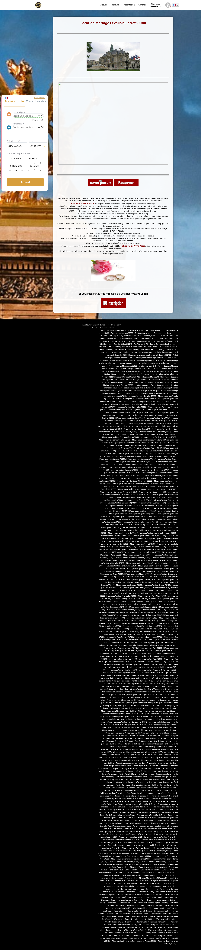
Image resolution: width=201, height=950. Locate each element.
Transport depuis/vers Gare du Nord (158, 746)
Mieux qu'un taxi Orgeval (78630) (129, 585)
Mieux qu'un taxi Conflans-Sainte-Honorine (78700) (127, 456)
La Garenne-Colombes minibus (143, 872)
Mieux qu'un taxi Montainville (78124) (121, 566)
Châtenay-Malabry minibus (137, 881)
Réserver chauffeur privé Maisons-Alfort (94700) (157, 924)
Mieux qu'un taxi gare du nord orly (145, 714)
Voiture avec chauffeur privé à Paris (122, 812)
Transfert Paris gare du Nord (150, 768)
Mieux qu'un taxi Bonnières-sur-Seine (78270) (124, 426)
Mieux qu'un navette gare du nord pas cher (159, 727)
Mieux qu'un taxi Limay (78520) (132, 525)
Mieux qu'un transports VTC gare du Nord (122, 733)
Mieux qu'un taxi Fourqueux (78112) (162, 489)
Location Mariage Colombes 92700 (127, 358)
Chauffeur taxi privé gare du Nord (154, 757)
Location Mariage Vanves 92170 (138, 379)
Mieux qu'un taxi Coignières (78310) (133, 453)
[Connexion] (168, 5)
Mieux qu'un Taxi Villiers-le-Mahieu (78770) (128, 667)
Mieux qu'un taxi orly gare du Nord (129, 719)
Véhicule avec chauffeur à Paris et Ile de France (149, 801)
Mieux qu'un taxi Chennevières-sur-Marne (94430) (131, 859)
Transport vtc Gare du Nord (157, 744)
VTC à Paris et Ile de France (133, 809)
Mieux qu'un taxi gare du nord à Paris (126, 708)
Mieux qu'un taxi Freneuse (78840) (132, 489)
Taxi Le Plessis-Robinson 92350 (125, 349)
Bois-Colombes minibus (167, 872)
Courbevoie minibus (112, 875)
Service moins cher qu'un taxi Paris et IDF (160, 837)
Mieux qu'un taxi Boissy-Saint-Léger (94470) (153, 850)
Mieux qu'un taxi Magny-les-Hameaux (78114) (158, 533)
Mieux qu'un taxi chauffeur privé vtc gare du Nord (156, 672)
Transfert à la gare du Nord (131, 760)
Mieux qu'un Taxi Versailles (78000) (145, 656)
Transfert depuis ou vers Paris (125, 826)
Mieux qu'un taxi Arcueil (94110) (122, 850)
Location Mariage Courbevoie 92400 (148, 360)
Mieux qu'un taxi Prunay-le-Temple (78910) (146, 599)
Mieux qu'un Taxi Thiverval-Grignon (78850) (130, 645)
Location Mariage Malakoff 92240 (128, 377)
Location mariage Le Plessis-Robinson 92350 (152, 385)
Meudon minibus (113, 889)
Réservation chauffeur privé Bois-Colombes (128, 897)
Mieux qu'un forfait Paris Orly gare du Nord (121, 725)
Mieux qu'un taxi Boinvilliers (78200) (130, 418)
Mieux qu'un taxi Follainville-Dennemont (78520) (147, 478)
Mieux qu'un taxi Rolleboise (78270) (143, 607)
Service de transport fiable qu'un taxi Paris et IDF (121, 840)
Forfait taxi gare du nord (124, 782)
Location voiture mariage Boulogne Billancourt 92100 (150, 355)
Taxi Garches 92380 (108, 352)
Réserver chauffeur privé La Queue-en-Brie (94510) (134, 919)
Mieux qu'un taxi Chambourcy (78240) (147, 440)
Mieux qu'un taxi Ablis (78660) (130, 393)
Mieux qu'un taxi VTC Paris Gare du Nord (129, 697)
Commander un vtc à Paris (125, 796)
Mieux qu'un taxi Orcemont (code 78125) (145, 582)
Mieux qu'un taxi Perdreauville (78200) (123, 590)
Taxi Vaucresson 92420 (144, 352)
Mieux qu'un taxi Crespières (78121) (141, 459)
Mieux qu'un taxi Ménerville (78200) (130, 549)
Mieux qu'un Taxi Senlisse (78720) (120, 637)
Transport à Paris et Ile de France (163, 798)
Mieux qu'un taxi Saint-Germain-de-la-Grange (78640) (141, 615)
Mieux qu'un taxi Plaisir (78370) (152, 590)
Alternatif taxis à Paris (126, 815)
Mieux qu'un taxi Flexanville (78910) (121, 475)
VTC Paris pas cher (114, 809)
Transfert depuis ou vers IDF (157, 834)
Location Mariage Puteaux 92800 (128, 371)
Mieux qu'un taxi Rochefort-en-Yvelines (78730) (152, 604)
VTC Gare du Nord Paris (152, 755)
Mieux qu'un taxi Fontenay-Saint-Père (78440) (131, 484)
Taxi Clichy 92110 (149, 336)
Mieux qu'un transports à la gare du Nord (159, 730)
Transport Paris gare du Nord (122, 771)
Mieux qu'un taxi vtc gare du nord (140, 694)
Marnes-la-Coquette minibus (141, 867)
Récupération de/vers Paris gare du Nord (152, 771)
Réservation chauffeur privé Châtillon (121, 903)
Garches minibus (131, 870)
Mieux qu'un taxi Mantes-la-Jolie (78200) (150, 536)
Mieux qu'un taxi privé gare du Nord (120, 686)
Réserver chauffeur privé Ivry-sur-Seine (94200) (128, 916)
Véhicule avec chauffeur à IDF (130, 837)
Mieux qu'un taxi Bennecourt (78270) (148, 412)
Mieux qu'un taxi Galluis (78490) (163, 484)
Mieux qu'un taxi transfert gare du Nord (119, 672)
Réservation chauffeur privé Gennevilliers (131, 908)
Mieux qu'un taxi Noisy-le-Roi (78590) (148, 579)
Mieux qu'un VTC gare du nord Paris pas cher (158, 733)
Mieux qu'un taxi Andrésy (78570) (149, 399)
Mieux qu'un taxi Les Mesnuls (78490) (138, 555)
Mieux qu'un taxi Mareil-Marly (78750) (124, 541)
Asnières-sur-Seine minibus (112, 878)
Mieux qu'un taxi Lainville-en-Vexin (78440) (141, 522)
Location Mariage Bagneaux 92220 (140, 374)
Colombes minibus (122, 872)
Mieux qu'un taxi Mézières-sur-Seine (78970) (132, 557)
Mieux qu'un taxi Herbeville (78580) (157, 508)
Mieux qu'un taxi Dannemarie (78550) (133, 464)
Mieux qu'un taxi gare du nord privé (139, 678)
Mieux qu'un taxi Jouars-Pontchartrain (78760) (133, 516)
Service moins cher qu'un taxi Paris (119, 823)
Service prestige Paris (147, 820)
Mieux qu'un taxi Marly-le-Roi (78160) (113, 544)
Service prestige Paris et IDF (111, 842)
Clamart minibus (169, 883)
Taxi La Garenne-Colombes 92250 (163, 344)
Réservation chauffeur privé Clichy (140, 905)
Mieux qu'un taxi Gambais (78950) (117, 486)
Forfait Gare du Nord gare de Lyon (142, 735)
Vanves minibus (118, 892)
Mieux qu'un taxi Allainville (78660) (142, 396)
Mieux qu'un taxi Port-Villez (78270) (152, 596)
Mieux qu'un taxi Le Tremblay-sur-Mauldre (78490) (134, 651)
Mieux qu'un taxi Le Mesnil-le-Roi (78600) (144, 552)
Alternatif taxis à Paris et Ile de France (151, 815)
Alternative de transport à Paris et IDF (138, 842)
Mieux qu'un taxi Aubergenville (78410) (139, 401)
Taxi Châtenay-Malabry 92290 (143, 341)
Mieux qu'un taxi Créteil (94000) (153, 861)
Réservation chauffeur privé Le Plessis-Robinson (133, 911)
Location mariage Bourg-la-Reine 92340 (139, 388)
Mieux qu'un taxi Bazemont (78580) (162, 410)
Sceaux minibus (152, 889)
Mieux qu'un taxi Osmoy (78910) (137, 588)
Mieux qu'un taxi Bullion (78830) (163, 434)
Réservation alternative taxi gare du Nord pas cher (156, 788)
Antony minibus (131, 878)
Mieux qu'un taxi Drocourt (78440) (112, 467)
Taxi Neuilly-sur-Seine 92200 (165, 333)
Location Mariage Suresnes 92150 (156, 371)
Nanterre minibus (116, 870)
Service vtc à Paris (169, 790)
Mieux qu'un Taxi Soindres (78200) (136, 634)
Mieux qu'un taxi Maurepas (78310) (152, 547)
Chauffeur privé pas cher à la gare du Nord (124, 755)
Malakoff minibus (144, 886)
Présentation (129, 4)
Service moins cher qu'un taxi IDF (155, 831)
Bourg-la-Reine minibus (159, 881)
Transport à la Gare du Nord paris (131, 744)
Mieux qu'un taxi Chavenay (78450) (121, 448)
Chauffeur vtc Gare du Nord (131, 746)
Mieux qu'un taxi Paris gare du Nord (151, 686)
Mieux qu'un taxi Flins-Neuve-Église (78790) (154, 475)
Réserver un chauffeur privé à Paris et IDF (140, 818)
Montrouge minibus (112, 886)
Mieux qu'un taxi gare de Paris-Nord (115, 675)
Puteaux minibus (106, 872)
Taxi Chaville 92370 (125, 352)
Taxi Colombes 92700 (153, 330)
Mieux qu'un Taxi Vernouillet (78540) (162, 653)
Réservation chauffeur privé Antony (140, 892)
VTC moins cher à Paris (147, 796)
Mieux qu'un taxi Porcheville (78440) (121, 596)
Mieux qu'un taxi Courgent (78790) (162, 456)
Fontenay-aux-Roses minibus (125, 883)
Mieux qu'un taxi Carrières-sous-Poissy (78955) (120, 437)
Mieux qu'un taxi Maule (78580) (142, 544)
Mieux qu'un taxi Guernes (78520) (152, 503)
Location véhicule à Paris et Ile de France (140, 804)
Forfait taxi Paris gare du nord (123, 788)
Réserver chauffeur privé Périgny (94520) (129, 938)
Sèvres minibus (161, 867)
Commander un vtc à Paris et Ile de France (134, 807)
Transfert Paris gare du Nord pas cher (139, 774)
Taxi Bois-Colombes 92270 (109, 347)
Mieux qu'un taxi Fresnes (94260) (138, 864)
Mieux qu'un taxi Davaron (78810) (163, 464)
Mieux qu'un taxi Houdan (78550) (142, 511)
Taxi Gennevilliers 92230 (128, 338)
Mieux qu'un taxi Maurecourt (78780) (121, 547)
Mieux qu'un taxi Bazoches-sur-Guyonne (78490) (127, 410)
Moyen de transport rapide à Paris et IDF (149, 845)
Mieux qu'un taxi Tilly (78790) (151, 648)
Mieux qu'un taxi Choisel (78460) (150, 448)
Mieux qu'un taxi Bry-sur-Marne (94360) (147, 853)
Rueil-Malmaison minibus (150, 870)
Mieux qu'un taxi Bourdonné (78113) (138, 429)
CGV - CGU (94, 327)
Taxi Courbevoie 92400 (143, 333)
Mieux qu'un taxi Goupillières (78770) (137, 494)
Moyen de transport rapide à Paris (152, 826)
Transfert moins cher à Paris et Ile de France (131, 798)
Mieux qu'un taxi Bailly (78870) (150, 404)
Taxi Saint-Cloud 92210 (123, 344)
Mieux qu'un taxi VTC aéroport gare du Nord (118, 711)
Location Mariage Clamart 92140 (132, 369)
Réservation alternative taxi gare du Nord (130, 777)
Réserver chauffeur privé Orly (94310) (129, 935)
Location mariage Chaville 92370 (119, 390)
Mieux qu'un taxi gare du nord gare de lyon (153, 700)
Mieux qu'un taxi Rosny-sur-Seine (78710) (123, 610)
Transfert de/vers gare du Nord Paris (113, 779)
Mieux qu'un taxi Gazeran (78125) (152, 492)
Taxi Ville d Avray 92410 (164, 352)
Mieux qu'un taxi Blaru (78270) (159, 418)
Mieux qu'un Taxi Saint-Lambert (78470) (134, 620)
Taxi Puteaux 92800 (147, 338)
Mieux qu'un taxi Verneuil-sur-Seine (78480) (128, 653)
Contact (141, 4)
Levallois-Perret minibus (153, 875)
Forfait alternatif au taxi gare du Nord (144, 779)
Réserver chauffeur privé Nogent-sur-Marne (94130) (135, 933)
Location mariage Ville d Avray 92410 (148, 390)
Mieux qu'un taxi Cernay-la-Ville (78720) (114, 440)
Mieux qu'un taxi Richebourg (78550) (117, 604)
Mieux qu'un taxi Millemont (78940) (121, 560)
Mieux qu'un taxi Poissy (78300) (139, 593)
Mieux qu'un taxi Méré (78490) (158, 549)
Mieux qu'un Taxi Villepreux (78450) (142, 664)
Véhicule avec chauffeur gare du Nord (124, 757)
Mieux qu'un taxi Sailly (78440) (154, 610)
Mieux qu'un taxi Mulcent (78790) (138, 574)
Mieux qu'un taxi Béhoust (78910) (118, 412)
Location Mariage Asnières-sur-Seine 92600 (159, 358)
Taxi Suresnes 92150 (165, 338)
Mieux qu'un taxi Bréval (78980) (124, 431)
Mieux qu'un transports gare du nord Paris (136, 716)
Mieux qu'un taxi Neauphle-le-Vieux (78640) (135, 577)
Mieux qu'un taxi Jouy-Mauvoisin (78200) (124, 519)
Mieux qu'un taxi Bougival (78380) (157, 426)
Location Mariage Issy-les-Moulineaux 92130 (119, 366)
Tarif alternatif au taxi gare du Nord (162, 777)
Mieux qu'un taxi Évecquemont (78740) (155, 470)
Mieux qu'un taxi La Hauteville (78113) (126, 508)
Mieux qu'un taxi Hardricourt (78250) (139, 505)
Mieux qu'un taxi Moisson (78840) (139, 563)
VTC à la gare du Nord (118, 752)
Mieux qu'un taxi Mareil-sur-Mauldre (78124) (158, 541)
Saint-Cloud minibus (120, 867)
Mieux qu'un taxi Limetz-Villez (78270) (161, 525)
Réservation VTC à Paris (113, 790)
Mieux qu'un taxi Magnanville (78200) (123, 533)
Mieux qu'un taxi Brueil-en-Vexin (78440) (155, 431)
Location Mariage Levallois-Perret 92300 (160, 363)
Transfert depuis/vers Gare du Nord (117, 766)
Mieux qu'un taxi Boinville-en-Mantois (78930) (135, 415)
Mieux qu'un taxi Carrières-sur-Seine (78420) (158, 437)
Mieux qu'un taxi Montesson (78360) (147, 568)
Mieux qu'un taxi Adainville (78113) (157, 393)
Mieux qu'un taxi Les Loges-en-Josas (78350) (118, 527)
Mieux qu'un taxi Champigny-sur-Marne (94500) (132, 856)
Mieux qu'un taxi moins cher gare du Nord (134, 705)
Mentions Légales (107, 327)
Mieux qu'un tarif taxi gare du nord (116, 714)
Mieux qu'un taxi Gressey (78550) (122, 497)
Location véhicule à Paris (156, 793)
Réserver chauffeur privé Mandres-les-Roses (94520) (123, 927)
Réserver (115, 4)
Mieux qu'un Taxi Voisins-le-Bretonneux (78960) (157, 670)
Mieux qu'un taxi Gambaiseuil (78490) (147, 486)
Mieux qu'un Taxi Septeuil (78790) (149, 637)
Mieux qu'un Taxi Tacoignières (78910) (132, 640)
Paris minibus (119, 881)
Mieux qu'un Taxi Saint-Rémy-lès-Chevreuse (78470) (136, 631)
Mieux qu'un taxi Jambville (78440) (149, 514)
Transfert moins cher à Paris (135, 790)
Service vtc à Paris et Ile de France (116, 801)
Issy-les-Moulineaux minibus (132, 889)
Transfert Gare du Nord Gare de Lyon (149, 741)
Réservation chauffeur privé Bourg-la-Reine (128, 900)
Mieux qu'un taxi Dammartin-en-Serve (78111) (134, 462)
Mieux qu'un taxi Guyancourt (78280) (122, 503)
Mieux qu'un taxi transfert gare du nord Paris (130, 683)
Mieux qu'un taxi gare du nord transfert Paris (129, 681)
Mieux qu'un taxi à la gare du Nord (121, 700)
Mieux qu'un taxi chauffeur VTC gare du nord (148, 689)
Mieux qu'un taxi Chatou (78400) (123, 445)
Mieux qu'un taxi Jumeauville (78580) (156, 519)
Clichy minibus (170, 875)
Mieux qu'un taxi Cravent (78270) (112, 459)
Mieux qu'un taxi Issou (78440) (121, 514)
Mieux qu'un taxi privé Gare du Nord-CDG (130, 722)
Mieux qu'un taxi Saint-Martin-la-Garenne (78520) (142, 626)
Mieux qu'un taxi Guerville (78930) (138, 500)
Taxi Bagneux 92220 (122, 341)
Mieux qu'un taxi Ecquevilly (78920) (142, 467)
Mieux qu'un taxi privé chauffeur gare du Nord (152, 692)
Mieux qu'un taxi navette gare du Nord (147, 675)
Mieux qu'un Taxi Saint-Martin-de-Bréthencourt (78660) (135, 623)
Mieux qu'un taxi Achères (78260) (121, 399)
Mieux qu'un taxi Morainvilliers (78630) (147, 571)
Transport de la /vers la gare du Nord (161, 763)
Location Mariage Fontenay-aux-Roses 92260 (125, 382)
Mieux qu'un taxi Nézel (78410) (119, 579)
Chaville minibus (159, 864)
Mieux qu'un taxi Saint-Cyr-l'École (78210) (146, 612)
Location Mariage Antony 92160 (131, 363)
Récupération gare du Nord (154, 760)
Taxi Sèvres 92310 (155, 347)
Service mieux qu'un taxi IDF (135, 829)
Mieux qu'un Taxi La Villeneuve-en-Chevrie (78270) (146, 662)
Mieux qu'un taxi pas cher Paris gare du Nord (158, 725)
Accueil (103, 4)
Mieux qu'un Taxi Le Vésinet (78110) (123, 659)
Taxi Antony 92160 (107, 336)
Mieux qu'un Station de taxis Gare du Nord (159, 708)
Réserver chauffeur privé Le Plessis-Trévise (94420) (126, 930)
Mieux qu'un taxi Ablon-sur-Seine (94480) (138, 848)
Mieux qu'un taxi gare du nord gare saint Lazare (157, 711)
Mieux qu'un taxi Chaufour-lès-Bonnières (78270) (156, 445)
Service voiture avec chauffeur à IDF (162, 829)
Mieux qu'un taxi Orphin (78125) (158, 585)
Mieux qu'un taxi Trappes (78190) (163, 645)
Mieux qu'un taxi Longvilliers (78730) (136, 530)
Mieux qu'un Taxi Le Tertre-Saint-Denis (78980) (130, 642)
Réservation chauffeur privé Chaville (152, 903)
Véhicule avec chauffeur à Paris (112, 793)
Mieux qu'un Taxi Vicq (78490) (150, 659)
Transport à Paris (154, 790)
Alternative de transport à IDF (128, 831)
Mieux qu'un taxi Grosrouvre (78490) (151, 497)
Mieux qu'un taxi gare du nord (139, 703)
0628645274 (156, 5)
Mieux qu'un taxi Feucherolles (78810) (142, 473)
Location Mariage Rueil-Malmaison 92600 (116, 360)
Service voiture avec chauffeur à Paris (122, 820)
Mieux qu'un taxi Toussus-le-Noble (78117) (121, 648)
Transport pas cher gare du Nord (124, 768)
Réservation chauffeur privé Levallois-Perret (133, 913)
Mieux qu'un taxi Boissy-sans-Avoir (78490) (137, 423)
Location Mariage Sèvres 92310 (157, 382)
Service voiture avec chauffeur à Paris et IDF (159, 840)
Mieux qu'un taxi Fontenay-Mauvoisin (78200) (134, 481)
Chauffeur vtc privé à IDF (134, 834)
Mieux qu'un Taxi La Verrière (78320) (114, 656)
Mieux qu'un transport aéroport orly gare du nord (122, 730)
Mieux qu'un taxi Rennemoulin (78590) (160, 601)
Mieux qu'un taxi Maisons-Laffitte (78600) (116, 536)
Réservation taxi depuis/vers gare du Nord (152, 782)
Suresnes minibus (169, 870)
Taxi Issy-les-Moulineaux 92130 (128, 336)
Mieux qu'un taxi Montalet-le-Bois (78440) (154, 566)
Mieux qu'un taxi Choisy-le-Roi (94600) (124, 861)
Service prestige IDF (107, 831)
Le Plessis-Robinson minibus (150, 883)
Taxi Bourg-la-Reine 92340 (166, 349)
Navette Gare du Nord (124, 738)
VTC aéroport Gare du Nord (145, 738)
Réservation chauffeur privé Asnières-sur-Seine (135, 894)
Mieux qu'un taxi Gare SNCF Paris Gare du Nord (121, 727)
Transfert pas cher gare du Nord (145, 766)
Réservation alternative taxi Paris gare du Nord (140, 785)
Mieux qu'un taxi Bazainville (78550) (132, 407)
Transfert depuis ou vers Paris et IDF (118, 845)
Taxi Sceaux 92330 (146, 349)
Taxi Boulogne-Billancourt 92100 (113, 330)
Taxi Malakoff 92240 (165, 341)
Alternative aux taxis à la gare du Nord (143, 752)
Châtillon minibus (128, 886)
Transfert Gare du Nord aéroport (120, 741)
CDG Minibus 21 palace (163, 878)
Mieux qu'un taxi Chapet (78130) (140, 442)
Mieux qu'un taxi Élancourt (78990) (124, 470)
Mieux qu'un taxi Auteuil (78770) (124, 404)
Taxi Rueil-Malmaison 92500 (122, 333)
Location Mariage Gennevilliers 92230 (161, 369)
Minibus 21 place (146, 878)
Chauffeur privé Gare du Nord (115, 735)
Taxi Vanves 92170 (141, 344)
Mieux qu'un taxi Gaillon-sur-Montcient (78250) (118, 492)
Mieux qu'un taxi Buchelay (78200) (135, 434)
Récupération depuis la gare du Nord (130, 763)
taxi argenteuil (108, 371)
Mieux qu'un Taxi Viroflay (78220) (124, 670)
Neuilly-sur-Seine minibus (132, 875)
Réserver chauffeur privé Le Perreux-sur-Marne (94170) (147, 922)
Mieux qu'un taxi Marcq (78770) (137, 538)
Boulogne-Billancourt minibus (164, 886)
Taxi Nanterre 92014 (135, 330)
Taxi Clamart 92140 (165, 336)
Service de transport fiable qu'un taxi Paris (151, 823)
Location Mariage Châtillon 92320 (156, 377)
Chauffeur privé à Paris (136, 793)
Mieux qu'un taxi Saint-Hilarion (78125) (142, 618)
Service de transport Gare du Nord (136, 749)
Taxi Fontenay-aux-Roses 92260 (133, 347)
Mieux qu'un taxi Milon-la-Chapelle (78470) (154, 560)
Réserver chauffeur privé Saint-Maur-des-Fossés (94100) (134, 941)
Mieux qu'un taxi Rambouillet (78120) (128, 601)
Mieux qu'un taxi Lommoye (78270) (152, 527)
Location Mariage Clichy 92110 (150, 366)
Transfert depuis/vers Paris (148, 812)
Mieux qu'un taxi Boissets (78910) (143, 421)
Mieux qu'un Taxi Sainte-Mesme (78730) (146, 629)
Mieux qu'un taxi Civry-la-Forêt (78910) (133, 451)
